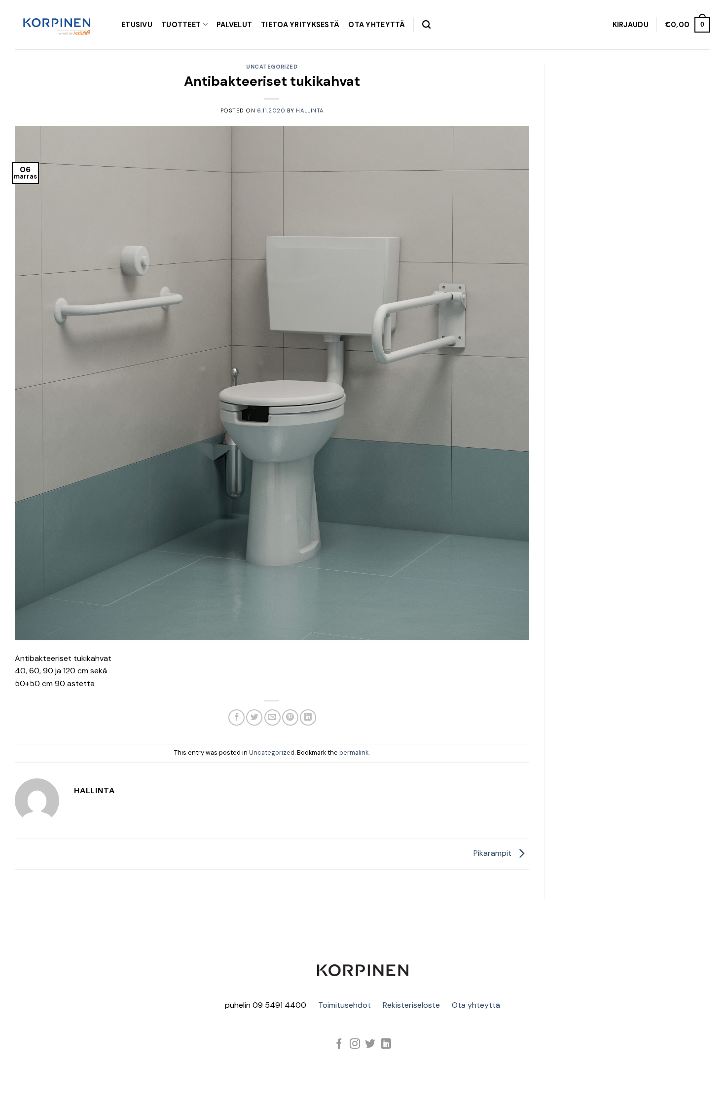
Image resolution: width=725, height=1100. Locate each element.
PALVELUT (234, 24)
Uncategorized (271, 66)
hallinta (309, 110)
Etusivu (136, 24)
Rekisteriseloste (411, 1005)
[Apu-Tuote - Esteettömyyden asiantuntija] (57, 24)
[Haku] (426, 25)
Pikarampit (493, 853)
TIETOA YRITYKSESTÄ (300, 24)
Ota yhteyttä (476, 1005)
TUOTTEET (181, 24)
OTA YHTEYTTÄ (376, 24)
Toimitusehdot (344, 1005)
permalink (353, 752)
